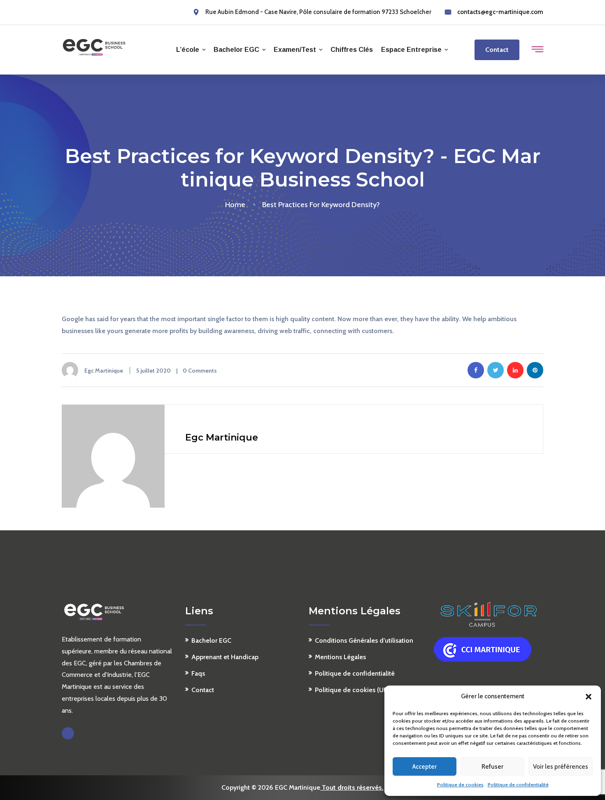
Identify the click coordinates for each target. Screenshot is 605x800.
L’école (187, 49)
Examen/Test (295, 49)
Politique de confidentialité (518, 784)
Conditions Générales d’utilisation (364, 640)
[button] (588, 697)
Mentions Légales (340, 657)
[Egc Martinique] (94, 46)
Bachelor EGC (236, 49)
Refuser (492, 766)
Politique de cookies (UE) (352, 690)
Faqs (198, 673)
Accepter (424, 766)
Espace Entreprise (411, 49)
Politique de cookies (460, 784)
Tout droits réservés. (352, 787)
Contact (497, 50)
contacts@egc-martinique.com (500, 12)
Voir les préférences (560, 766)
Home (237, 204)
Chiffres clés (351, 49)
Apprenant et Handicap (224, 657)
